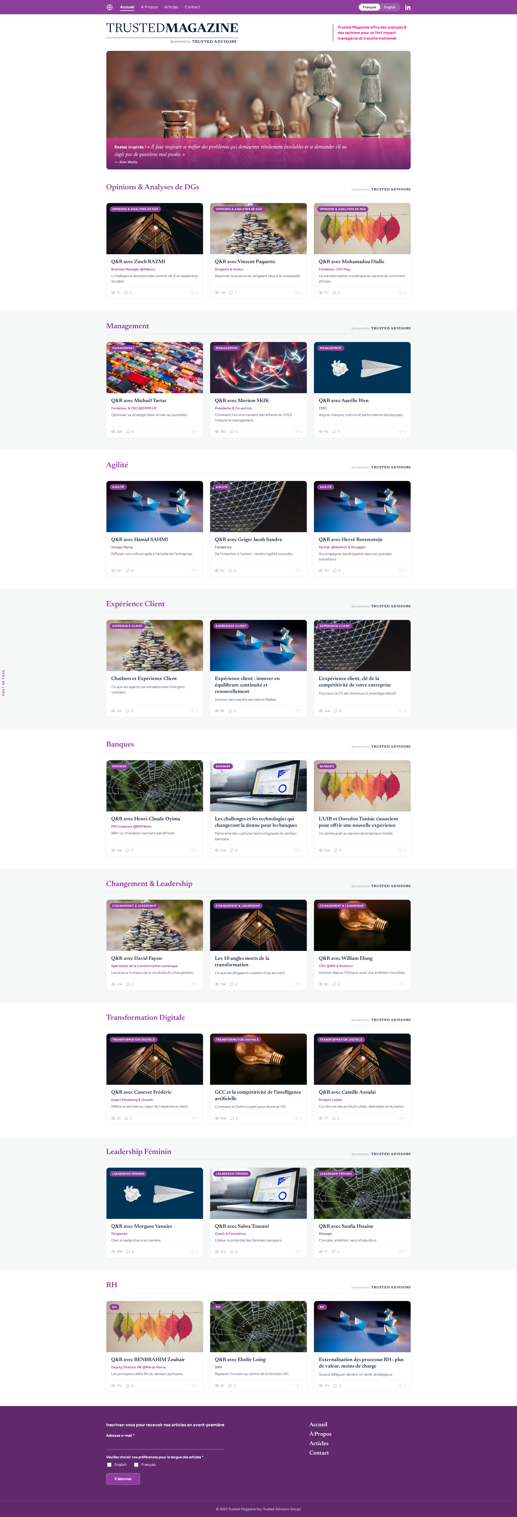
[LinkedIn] (408, 7)
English (390, 7)
